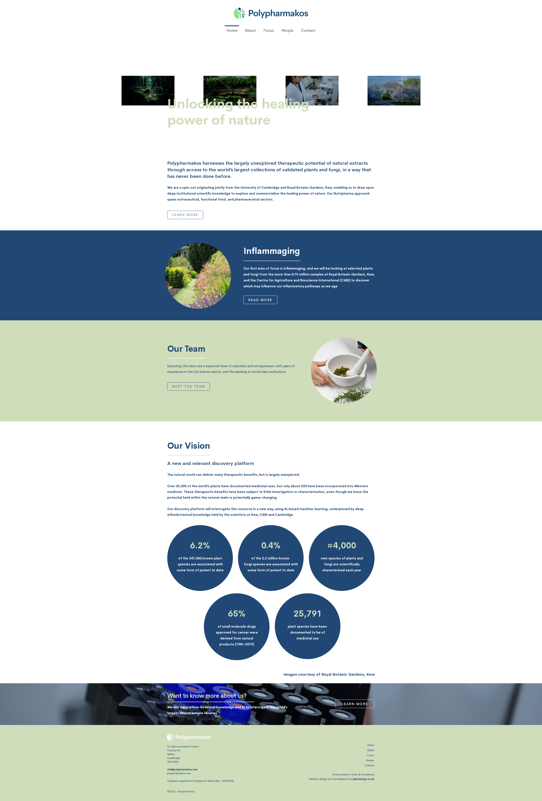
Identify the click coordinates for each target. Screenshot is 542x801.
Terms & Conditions (362, 774)
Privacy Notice (340, 774)
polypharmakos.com (179, 773)
